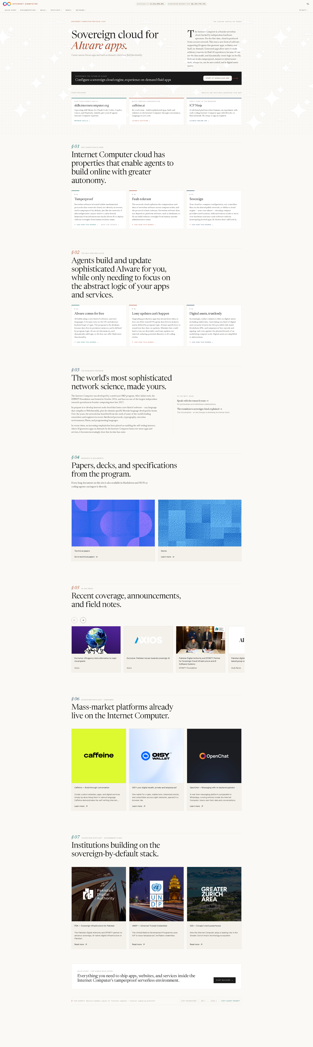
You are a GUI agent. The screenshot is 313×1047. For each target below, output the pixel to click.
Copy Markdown (188, 1001)
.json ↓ (213, 1001)
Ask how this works (86, 225)
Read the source (110, 225)
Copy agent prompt (230, 1001)
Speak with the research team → (192, 401)
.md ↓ (203, 1001)
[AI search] (308, 4)
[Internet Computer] (20, 4)
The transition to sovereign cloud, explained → (199, 409)
